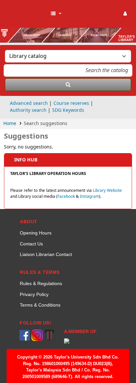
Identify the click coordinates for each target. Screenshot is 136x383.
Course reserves (71, 103)
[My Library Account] (125, 14)
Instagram (89, 196)
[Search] (68, 84)
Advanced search (29, 103)
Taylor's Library (26, 14)
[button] (56, 14)
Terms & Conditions (40, 305)
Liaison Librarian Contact (46, 254)
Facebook (66, 196)
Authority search (28, 110)
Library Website (107, 190)
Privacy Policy (34, 294)
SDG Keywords (68, 110)
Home (9, 123)
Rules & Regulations (41, 283)
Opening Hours (35, 232)
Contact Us (31, 243)
